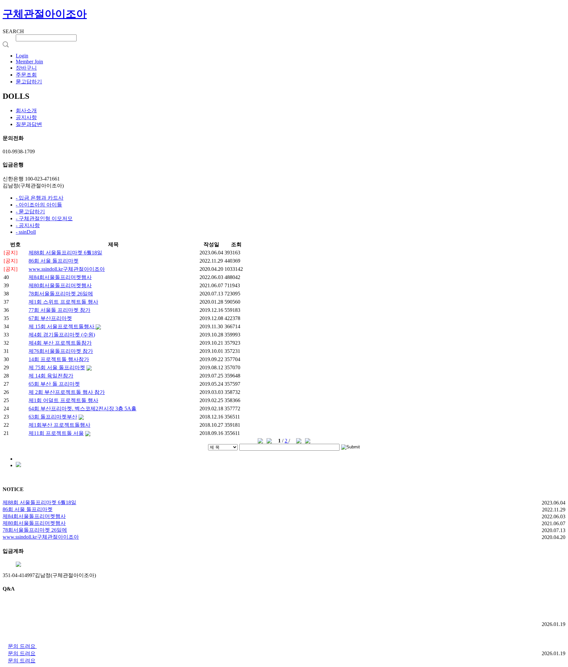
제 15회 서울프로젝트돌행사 (62, 326)
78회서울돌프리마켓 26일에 (61, 293)
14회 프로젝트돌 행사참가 (59, 359)
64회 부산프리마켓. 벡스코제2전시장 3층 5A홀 (82, 408)
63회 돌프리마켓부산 (53, 417)
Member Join (29, 61)
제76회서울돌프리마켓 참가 (61, 351)
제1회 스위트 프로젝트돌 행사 (63, 302)
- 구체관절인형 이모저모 (44, 218)
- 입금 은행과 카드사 (39, 198)
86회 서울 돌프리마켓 (54, 261)
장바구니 (26, 68)
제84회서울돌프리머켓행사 (60, 277)
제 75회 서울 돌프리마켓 (57, 367)
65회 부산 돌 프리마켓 (54, 384)
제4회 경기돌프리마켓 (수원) (62, 334)
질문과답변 (29, 124)
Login (22, 55)
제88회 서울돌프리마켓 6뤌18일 (65, 252)
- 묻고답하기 (30, 211)
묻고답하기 (29, 81)
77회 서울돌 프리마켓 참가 (59, 310)
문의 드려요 (22, 646)
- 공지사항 (28, 225)
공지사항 (26, 117)
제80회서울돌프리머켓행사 (60, 285)
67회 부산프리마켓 (50, 318)
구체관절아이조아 (45, 14)
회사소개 (26, 110)
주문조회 (26, 74)
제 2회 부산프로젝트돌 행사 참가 (67, 392)
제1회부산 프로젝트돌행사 (59, 425)
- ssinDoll (26, 232)
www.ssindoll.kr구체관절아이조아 (67, 269)
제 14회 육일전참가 (51, 375)
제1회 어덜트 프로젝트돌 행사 (63, 400)
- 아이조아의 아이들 (39, 204)
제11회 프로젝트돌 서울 (56, 433)
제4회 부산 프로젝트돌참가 (60, 343)
